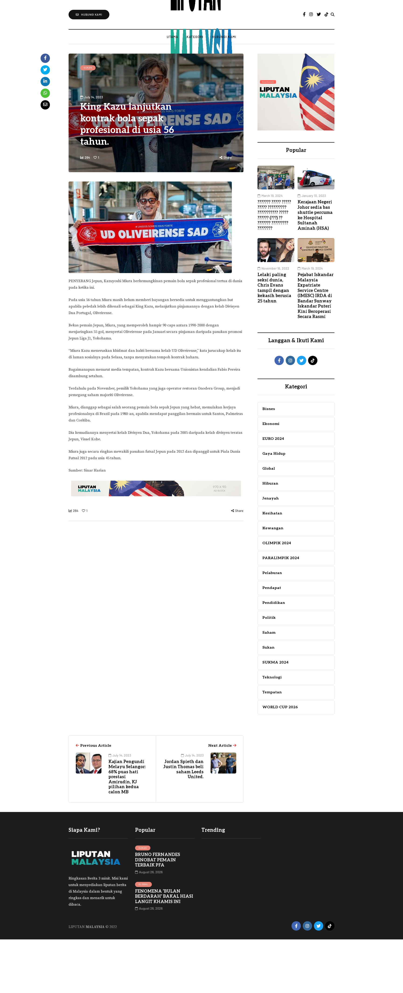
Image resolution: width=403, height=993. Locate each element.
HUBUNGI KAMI (91, 14)
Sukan (88, 67)
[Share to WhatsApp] (45, 93)
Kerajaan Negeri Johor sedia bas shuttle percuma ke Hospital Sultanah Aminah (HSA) (315, 215)
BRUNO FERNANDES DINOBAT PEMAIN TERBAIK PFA (157, 860)
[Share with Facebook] (45, 58)
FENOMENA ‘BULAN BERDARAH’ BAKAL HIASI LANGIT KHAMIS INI (164, 896)
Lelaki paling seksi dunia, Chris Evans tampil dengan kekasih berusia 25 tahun (274, 288)
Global (143, 884)
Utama (172, 37)
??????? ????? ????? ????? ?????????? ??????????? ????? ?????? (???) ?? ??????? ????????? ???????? (274, 215)
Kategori (195, 37)
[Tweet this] (45, 70)
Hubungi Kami (224, 37)
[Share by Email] (45, 105)
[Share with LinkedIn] (45, 81)
